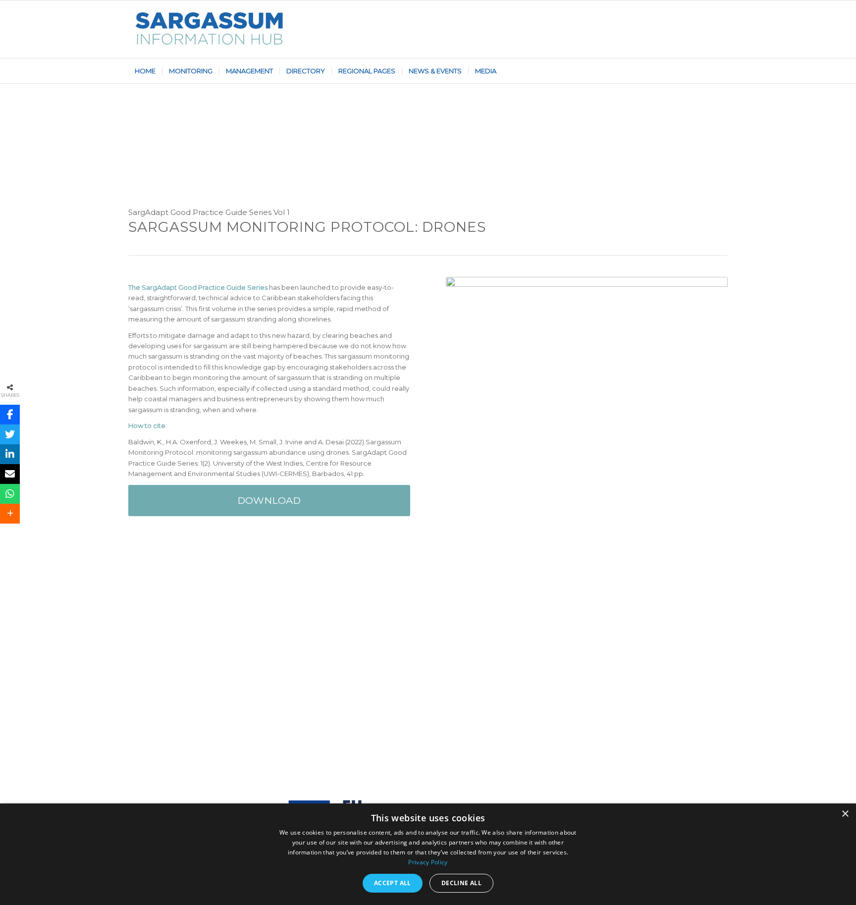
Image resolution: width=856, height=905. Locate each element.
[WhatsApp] (10, 494)
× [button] (845, 814)
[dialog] (428, 854)
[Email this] (10, 474)
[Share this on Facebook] (10, 415)
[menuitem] (145, 70)
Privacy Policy (427, 862)
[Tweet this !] (10, 434)
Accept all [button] (392, 883)
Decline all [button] (461, 883)
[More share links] (10, 514)
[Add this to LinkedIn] (10, 454)
